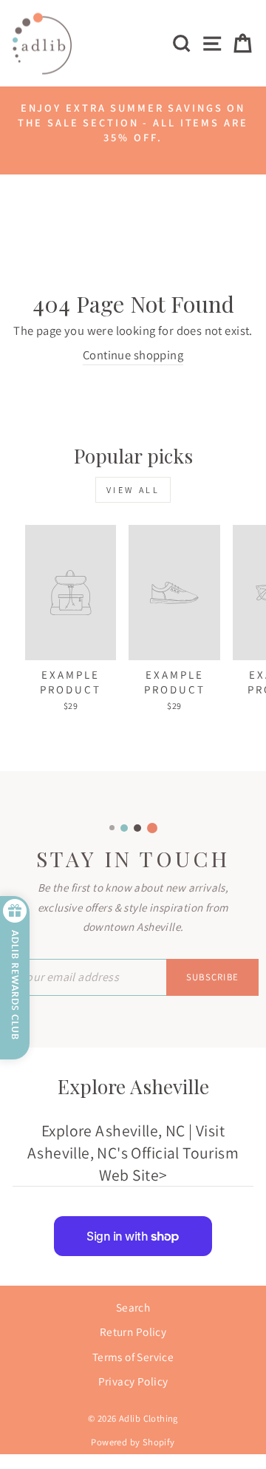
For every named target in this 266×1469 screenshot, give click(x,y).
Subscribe (212, 977)
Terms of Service (133, 1356)
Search (133, 1307)
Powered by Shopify (132, 1442)
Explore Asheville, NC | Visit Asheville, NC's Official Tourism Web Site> (133, 1152)
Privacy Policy (133, 1381)
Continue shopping (133, 355)
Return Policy (133, 1331)
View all (133, 489)
